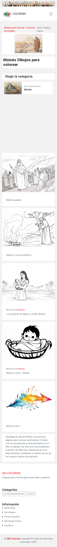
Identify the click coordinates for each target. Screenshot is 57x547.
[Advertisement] (28, 124)
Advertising (9, 508)
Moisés (28, 89)
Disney (31, 494)
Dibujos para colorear (14, 27)
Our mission (9, 512)
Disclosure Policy (12, 521)
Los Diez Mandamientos (14, 494)
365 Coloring (13, 538)
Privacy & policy (12, 516)
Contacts (8, 525)
